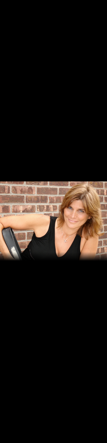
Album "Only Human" (35, 2)
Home (23, 2)
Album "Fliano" (49, 2)
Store (84, 2)
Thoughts (76, 2)
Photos (68, 2)
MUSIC (60, 2)
